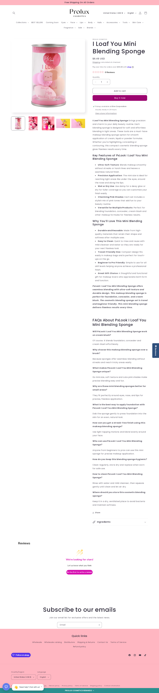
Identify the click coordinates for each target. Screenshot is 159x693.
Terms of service (81, 686)
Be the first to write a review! (79, 572)
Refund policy (79, 646)
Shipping (96, 62)
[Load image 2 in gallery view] (33, 123)
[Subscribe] (99, 625)
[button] (79, 690)
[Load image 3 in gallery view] (48, 123)
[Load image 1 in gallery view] (18, 123)
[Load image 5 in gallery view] (78, 123)
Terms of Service (118, 642)
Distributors (69, 642)
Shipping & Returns (86, 642)
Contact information (112, 686)
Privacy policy (67, 686)
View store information (106, 113)
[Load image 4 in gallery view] (63, 123)
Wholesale (37, 642)
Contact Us (102, 642)
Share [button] (97, 512)
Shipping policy (96, 686)
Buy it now (119, 98)
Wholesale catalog (53, 642)
